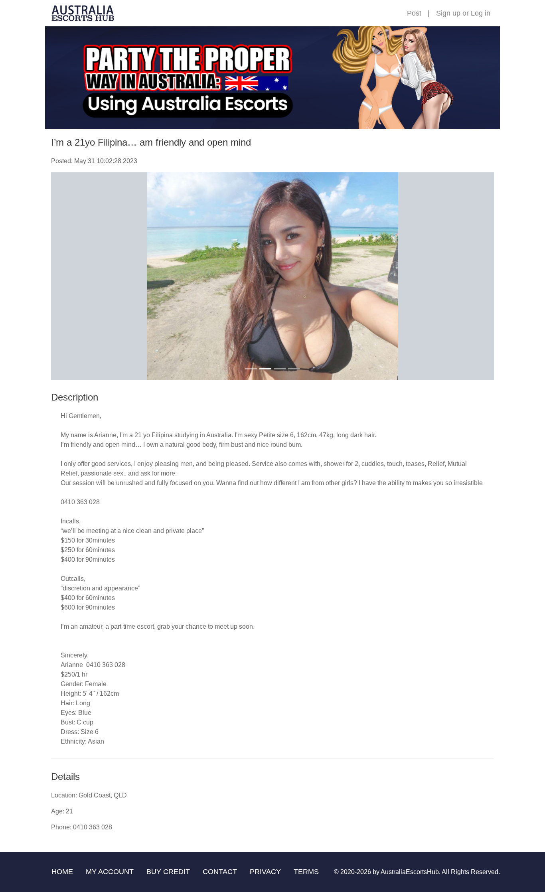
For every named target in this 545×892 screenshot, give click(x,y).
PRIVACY (265, 872)
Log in (480, 13)
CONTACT (220, 872)
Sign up (448, 13)
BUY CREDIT (168, 872)
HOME (62, 872)
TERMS (306, 872)
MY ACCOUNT (110, 872)
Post (414, 13)
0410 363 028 (92, 827)
